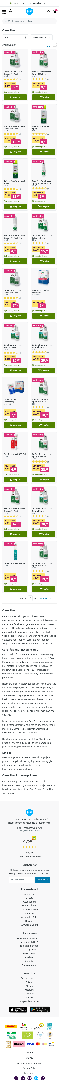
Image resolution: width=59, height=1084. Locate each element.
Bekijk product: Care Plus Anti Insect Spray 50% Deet (15, 75)
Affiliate (29, 985)
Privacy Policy (29, 1067)
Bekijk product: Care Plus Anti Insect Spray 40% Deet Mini (44, 184)
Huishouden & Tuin (29, 917)
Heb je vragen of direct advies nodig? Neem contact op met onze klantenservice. (29, 820)
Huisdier (29, 920)
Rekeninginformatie (29, 945)
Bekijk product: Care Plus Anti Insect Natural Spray (15, 348)
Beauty (29, 897)
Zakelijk (30, 981)
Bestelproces (29, 949)
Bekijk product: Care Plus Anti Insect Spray (44, 130)
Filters (8, 37)
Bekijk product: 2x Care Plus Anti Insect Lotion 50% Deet (44, 239)
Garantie (29, 961)
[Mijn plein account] (10, 11)
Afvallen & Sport (29, 924)
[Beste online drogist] (50, 1035)
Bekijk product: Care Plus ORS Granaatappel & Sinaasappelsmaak (15, 403)
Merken (29, 997)
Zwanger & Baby (29, 909)
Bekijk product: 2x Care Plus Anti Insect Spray (15, 184)
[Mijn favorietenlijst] (48, 11)
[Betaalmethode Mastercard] (38, 1044)
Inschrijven (43, 879)
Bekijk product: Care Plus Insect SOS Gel (15, 458)
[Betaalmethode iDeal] (44, 1044)
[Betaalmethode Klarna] (19, 1044)
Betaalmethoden (29, 941)
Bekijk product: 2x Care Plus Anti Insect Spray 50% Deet (15, 130)
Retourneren (29, 953)
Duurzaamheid (29, 964)
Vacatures (29, 989)
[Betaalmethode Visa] (30, 1044)
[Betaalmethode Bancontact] (51, 1044)
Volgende (44, 598)
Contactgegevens (29, 977)
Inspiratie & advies (29, 1001)
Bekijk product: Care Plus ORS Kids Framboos (44, 294)
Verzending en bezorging (29, 937)
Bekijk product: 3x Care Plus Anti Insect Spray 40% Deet (15, 512)
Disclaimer (29, 1072)
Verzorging (29, 893)
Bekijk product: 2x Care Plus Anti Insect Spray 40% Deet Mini (15, 239)
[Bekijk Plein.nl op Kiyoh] (37, 1026)
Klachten (29, 957)
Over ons (29, 993)
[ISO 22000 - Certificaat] (41, 1035)
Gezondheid (29, 901)
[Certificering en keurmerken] (27, 1035)
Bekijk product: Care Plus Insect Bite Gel (15, 567)
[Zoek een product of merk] (5, 21)
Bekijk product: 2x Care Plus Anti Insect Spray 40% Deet (44, 458)
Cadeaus (29, 913)
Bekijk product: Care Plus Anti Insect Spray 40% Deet (44, 75)
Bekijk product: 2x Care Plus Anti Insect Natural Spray (44, 348)
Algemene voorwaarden (29, 1062)
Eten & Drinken (29, 905)
